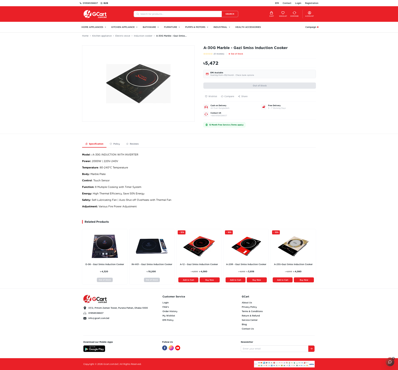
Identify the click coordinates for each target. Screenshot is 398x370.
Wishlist (212, 96)
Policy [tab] (116, 144)
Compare (229, 96)
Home (85, 36)
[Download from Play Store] (94, 348)
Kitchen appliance (102, 36)
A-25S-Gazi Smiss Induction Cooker (293, 264)
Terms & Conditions (252, 311)
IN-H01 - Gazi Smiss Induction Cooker (152, 264)
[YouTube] (177, 347)
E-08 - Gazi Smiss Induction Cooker (105, 264)
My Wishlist (168, 315)
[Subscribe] (311, 349)
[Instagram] (171, 347)
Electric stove (122, 36)
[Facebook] (164, 347)
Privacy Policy (249, 307)
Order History (169, 311)
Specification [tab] (96, 144)
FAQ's (165, 307)
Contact (287, 3)
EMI (277, 3)
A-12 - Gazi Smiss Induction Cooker (199, 264)
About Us (247, 302)
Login (298, 3)
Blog (244, 324)
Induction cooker (143, 36)
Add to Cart (188, 280)
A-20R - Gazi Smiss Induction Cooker (246, 264)
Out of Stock (260, 85)
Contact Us (248, 329)
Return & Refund (251, 315)
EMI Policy (168, 320)
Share (244, 96)
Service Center (250, 320)
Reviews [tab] (134, 144)
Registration (311, 3)
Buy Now (209, 280)
